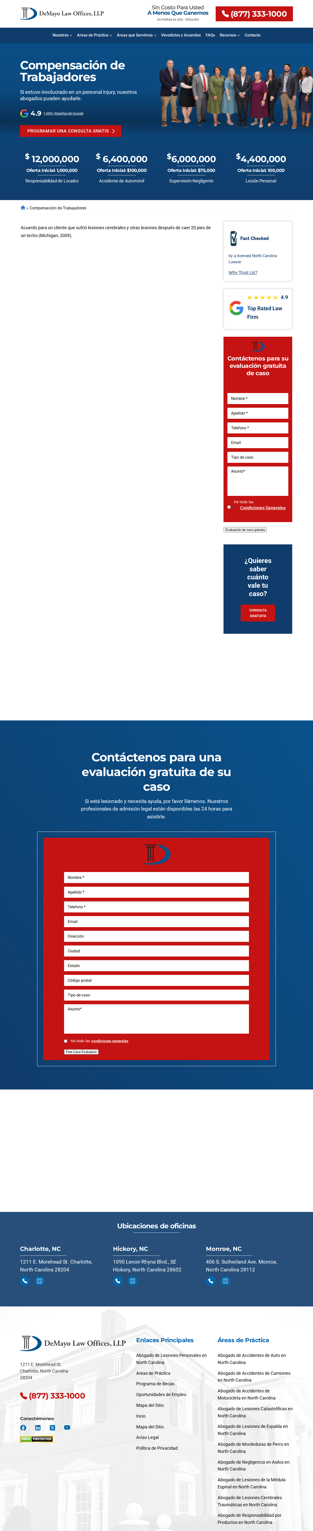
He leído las (260, 505)
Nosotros (60, 35)
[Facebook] (23, 1428)
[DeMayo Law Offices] (62, 14)
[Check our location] (40, 1281)
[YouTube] (67, 1428)
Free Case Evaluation (81, 1052)
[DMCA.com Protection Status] (36, 1438)
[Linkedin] (38, 1428)
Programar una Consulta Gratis (68, 130)
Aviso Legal (147, 1437)
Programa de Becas (155, 1383)
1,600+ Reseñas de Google (63, 113)
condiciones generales (263, 507)
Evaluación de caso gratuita (245, 530)
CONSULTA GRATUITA (258, 613)
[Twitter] (52, 1428)
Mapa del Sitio (150, 1405)
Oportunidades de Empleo (161, 1394)
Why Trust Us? (243, 272)
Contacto (252, 35)
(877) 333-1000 (259, 14)
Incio (140, 1416)
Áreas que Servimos (135, 35)
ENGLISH (192, 19)
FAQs (210, 35)
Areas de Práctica (92, 35)
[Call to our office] (25, 1281)
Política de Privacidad (157, 1448)
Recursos (228, 35)
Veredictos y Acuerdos (181, 35)
